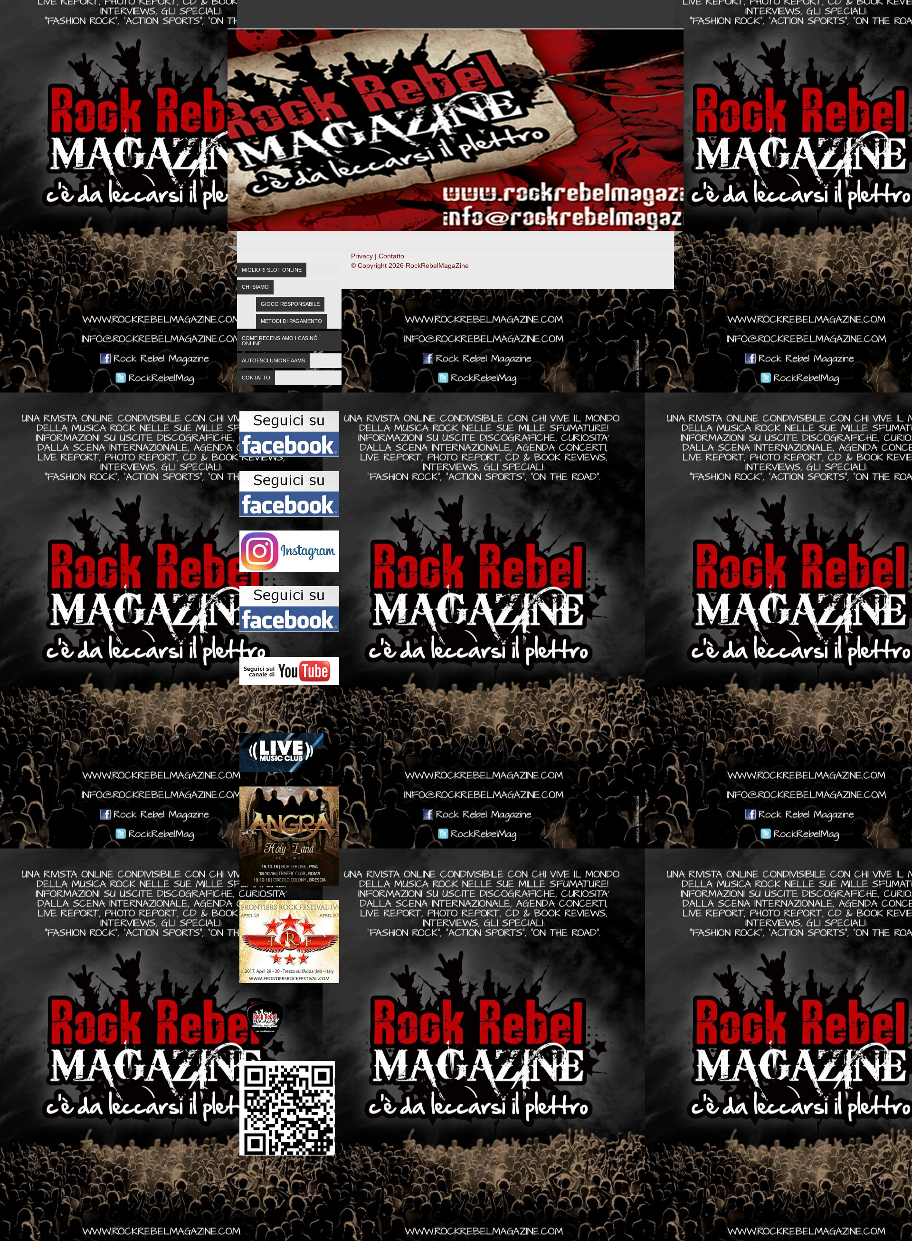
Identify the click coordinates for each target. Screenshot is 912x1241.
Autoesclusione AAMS (273, 360)
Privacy (362, 256)
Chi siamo (255, 287)
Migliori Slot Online (272, 270)
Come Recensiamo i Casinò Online (280, 340)
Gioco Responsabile (290, 304)
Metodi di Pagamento (291, 321)
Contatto (256, 377)
